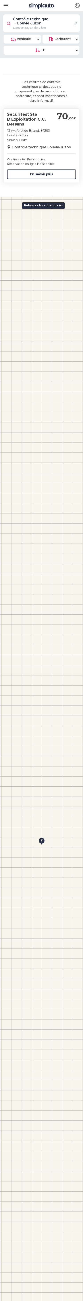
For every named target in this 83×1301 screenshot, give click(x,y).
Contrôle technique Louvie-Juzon (41, 147)
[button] (77, 5)
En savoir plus (41, 174)
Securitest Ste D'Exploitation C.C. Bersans (26, 119)
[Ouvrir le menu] (5, 4)
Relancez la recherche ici (43, 205)
